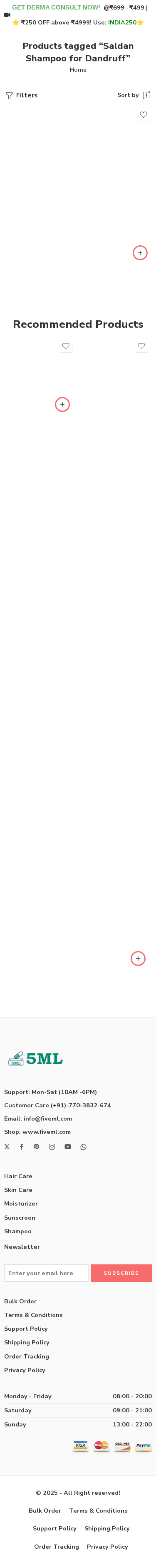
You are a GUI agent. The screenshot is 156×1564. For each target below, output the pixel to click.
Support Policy (26, 1328)
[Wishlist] (143, 115)
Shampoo (18, 1231)
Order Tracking (26, 1356)
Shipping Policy (27, 1342)
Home (78, 69)
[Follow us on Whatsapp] (83, 1146)
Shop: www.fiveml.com (37, 1132)
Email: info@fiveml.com (38, 1118)
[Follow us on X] (7, 1147)
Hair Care (18, 1176)
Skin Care (18, 1190)
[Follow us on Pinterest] (36, 1146)
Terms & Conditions (33, 1315)
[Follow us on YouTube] (68, 1146)
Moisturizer (21, 1203)
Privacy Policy (24, 1370)
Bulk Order (20, 1301)
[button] (62, 404)
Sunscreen (19, 1217)
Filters (26, 95)
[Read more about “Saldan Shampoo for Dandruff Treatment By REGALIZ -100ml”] (140, 252)
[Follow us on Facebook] (21, 1146)
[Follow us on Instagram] (52, 1146)
